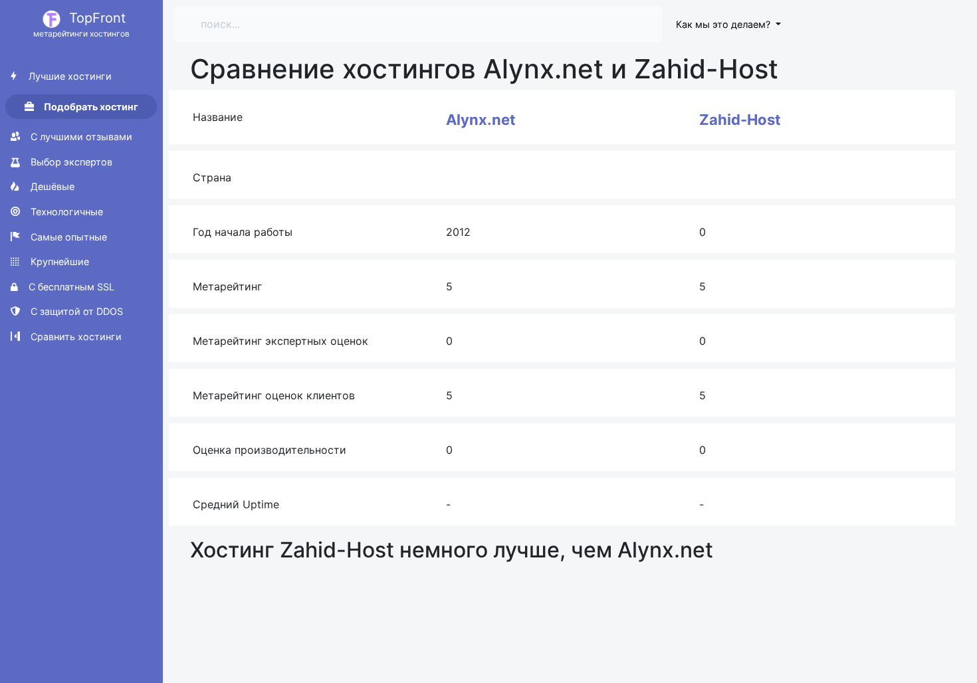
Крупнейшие (58, 261)
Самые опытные (67, 237)
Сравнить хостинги (75, 336)
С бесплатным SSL (70, 286)
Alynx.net (481, 119)
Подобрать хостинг (90, 106)
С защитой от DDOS (75, 311)
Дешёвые (51, 186)
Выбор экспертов (70, 161)
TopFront (81, 24)
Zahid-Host (740, 119)
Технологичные (65, 211)
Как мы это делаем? (724, 24)
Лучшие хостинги (69, 76)
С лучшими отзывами (80, 136)
